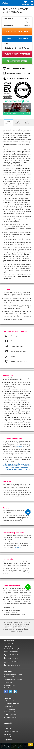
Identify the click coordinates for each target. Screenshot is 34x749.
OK (30, 744)
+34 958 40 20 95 (13, 654)
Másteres (7, 726)
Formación (25, 4)
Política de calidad (9, 712)
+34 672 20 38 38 (13, 661)
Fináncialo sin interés (17, 38)
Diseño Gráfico (8, 737)
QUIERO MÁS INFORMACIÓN (17, 54)
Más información (19, 747)
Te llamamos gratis (17, 61)
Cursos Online (8, 682)
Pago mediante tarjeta (10, 717)
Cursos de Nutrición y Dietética (13, 679)
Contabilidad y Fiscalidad (11, 731)
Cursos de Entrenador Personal (13, 674)
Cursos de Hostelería (10, 677)
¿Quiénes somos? (9, 701)
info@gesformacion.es (14, 665)
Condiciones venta (9, 706)
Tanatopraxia (8, 734)
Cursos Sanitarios (9, 688)
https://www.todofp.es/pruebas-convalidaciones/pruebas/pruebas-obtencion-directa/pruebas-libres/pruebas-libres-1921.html (17, 466)
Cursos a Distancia (9, 685)
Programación (8, 740)
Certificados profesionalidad (12, 704)
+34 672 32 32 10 (13, 658)
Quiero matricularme (17, 31)
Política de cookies (9, 709)
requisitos (19, 446)
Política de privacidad (10, 715)
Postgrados (7, 729)
